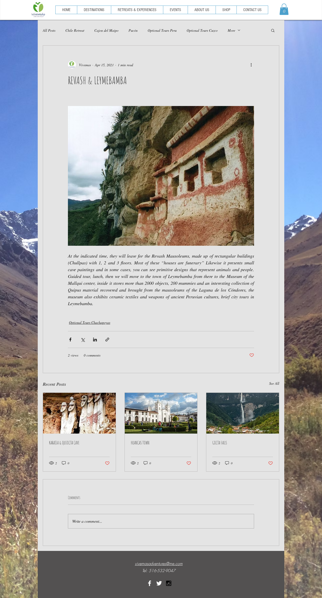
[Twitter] (159, 583)
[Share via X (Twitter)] (82, 339)
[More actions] (251, 65)
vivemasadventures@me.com (159, 563)
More (231, 30)
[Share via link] (107, 339)
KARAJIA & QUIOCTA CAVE (64, 442)
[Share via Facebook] (70, 339)
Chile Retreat (74, 30)
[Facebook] (149, 583)
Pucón (133, 30)
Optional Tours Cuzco (202, 30)
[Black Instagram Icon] (168, 583)
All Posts (49, 30)
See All (274, 383)
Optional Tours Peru (162, 30)
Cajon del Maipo (106, 30)
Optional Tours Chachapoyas (89, 322)
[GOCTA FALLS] (242, 413)
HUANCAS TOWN (140, 442)
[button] (284, 9)
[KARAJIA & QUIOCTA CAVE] (79, 413)
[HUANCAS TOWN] (161, 413)
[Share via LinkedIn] (95, 339)
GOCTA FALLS (219, 442)
